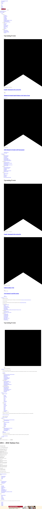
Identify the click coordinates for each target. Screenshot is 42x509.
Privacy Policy (2, 499)
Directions (2, 488)
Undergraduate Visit (9, 287)
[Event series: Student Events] (12, 87)
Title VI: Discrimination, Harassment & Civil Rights (6, 491)
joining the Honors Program (23, 302)
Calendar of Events (3, 487)
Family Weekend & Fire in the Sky (12, 89)
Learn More (4, 372)
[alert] (23, 347)
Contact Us (2, 497)
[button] (3, 12)
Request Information (3, 495)
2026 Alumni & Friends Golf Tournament (14, 149)
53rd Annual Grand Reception (11, 293)
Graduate (2, 3)
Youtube (2, 504)
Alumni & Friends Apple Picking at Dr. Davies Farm (17, 95)
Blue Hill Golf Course (6, 152)
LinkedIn (2, 505)
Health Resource (3, 492)
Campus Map (2, 486)
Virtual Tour (2, 498)
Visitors (2, 478)
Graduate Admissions (3, 482)
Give (1, 5)
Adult (1, 2)
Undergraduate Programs (3, 481)
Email (2, 7)
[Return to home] (3, 11)
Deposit (2, 6)
